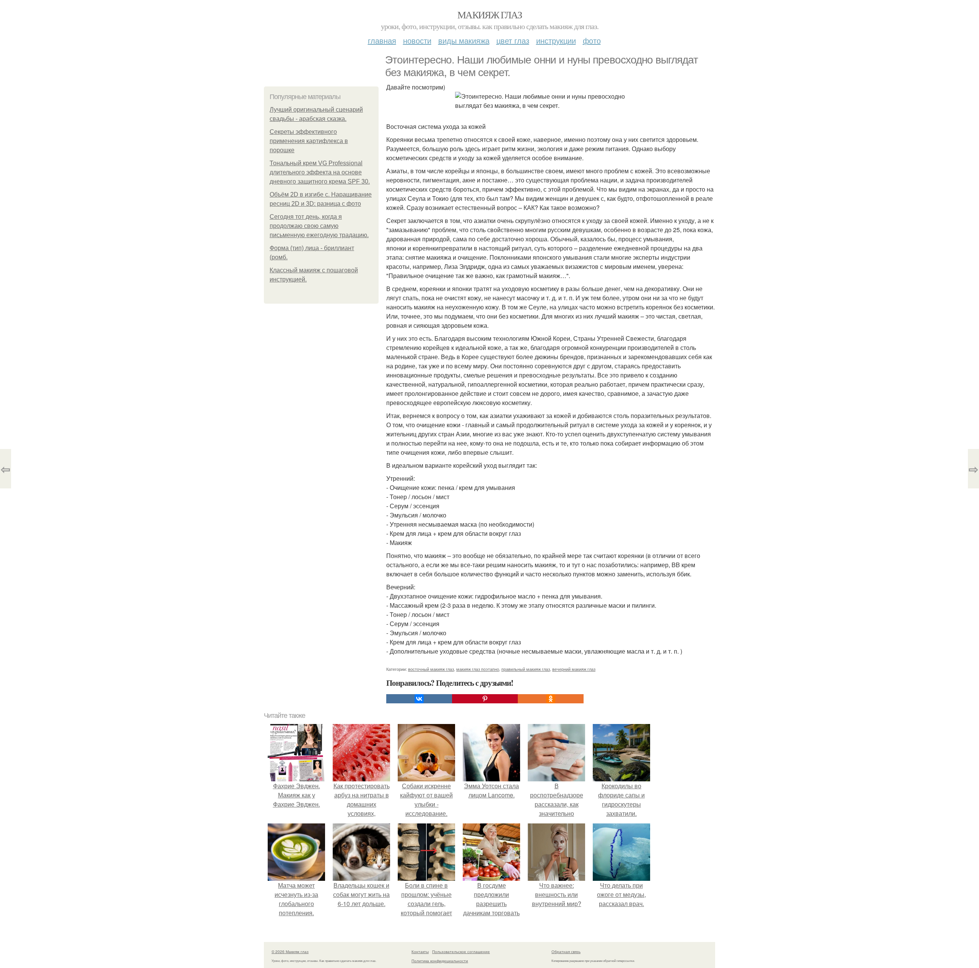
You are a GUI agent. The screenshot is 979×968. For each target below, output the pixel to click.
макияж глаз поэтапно (477, 669)
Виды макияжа (464, 40)
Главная (382, 40)
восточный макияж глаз (431, 669)
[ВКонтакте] (419, 698)
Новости (417, 40)
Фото (592, 40)
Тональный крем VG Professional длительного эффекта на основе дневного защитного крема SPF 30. (320, 172)
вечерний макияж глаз (573, 669)
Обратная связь (566, 951)
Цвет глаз (512, 40)
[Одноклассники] (551, 698)
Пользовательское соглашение (461, 951)
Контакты (420, 951)
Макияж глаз (489, 14)
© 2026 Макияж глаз (290, 951)
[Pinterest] (485, 698)
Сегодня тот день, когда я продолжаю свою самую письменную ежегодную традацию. (319, 225)
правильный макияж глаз (525, 669)
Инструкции (556, 40)
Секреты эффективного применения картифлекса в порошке (309, 141)
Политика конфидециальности (439, 960)
